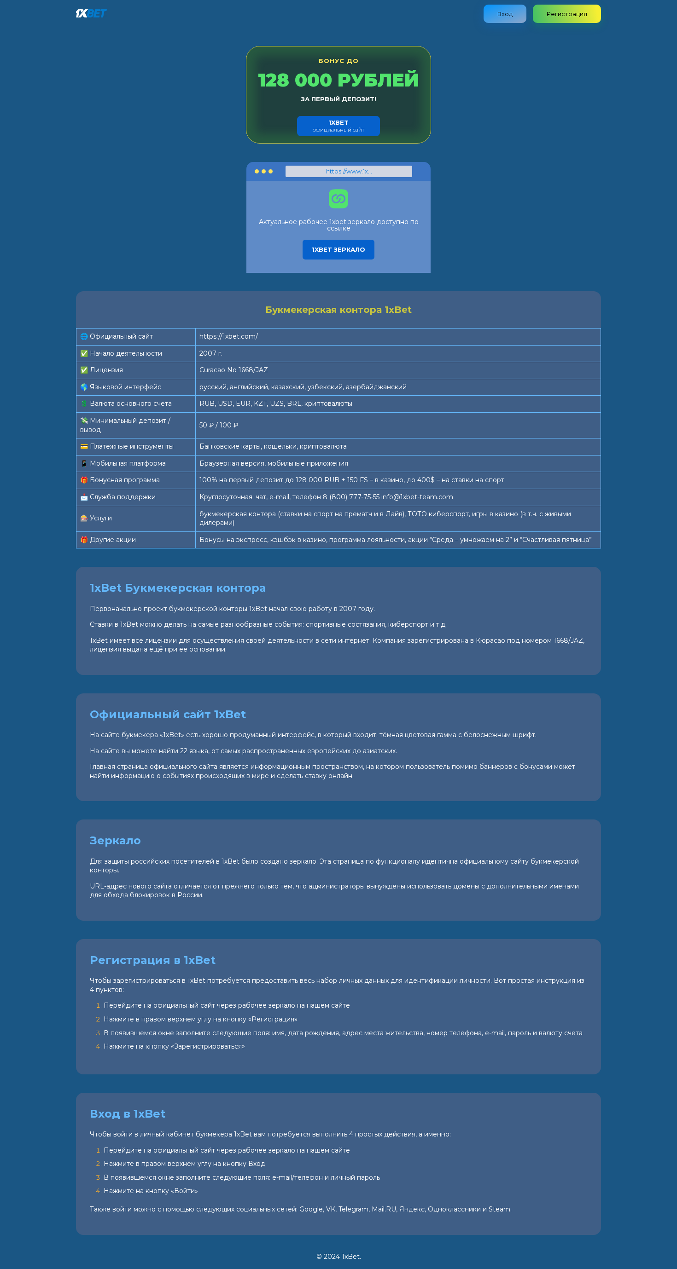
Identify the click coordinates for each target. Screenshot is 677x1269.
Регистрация (567, 13)
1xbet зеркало (338, 249)
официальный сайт (338, 126)
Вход (505, 13)
